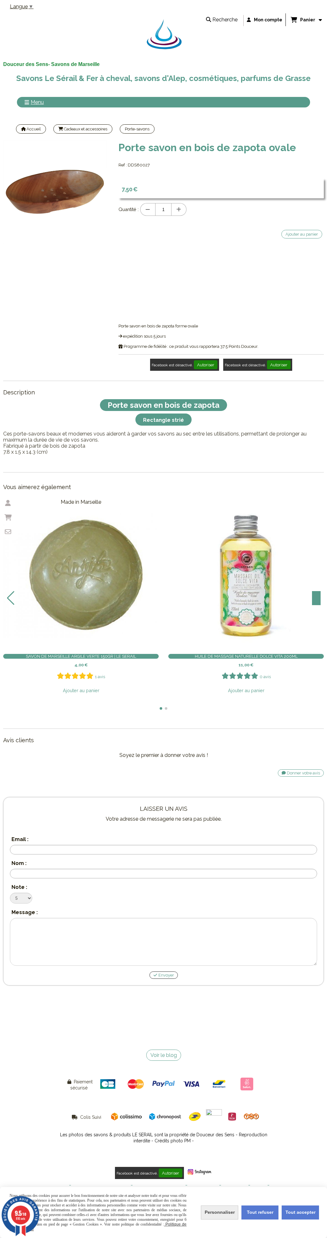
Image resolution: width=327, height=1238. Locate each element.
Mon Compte (235, 1185)
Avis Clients (282, 1185)
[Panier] (8, 517)
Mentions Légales (51, 1185)
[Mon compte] (8, 503)
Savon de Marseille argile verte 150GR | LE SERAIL (81, 656)
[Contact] (8, 531)
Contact (259, 1185)
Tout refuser (260, 1212)
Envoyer (165, 975)
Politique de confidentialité (159, 1185)
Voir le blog (163, 1055)
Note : (19, 887)
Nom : (19, 863)
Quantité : (128, 209)
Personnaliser (220, 1212)
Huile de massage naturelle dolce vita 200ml (246, 656)
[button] (161, 708)
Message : (24, 912)
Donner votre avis (303, 773)
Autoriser (205, 364)
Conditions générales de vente (100, 1185)
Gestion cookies (203, 1185)
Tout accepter (300, 1212)
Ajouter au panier (81, 690)
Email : (19, 839)
